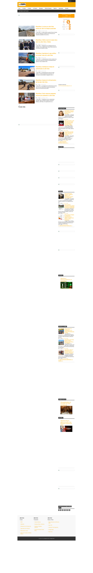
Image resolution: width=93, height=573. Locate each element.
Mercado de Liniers (24, 530)
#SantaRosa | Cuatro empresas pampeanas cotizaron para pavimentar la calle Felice (46, 94)
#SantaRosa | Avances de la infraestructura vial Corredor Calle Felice (46, 81)
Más (67, 119)
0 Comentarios (65, 119)
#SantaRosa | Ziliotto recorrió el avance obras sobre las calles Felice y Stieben (46, 41)
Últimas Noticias (23, 11)
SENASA (22, 524)
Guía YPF (50, 525)
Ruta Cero (50, 531)
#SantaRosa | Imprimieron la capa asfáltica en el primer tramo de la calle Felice (46, 54)
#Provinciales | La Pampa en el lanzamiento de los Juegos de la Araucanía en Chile (69, 330)
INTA (21, 522)
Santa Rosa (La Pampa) (66, 14)
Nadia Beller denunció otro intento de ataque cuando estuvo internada (69, 112)
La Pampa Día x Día (46, 538)
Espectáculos (61, 8)
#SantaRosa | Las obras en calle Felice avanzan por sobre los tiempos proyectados (46, 27)
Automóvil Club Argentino (53, 527)
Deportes (55, 8)
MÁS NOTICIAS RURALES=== (66, 225)
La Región (29, 8)
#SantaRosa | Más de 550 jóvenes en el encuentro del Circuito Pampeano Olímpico (69, 351)
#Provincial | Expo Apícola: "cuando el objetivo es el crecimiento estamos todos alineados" (69, 195)
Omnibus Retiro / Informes (39, 524)
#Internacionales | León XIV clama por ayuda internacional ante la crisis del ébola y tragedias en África (69, 122)
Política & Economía (48, 8)
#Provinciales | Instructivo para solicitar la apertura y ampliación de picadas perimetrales (69, 206)
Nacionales (41, 8)
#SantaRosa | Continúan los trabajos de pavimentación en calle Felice (45, 68)
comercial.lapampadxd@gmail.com (65, 85)
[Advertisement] (38, 115)
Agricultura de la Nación (25, 528)
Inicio (19, 8)
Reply (37, 30)
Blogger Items (52, 538)
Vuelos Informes (37, 522)
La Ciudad (24, 8)
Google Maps (51, 529)
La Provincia (35, 8)
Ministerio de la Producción (26, 526)
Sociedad (66, 8)
